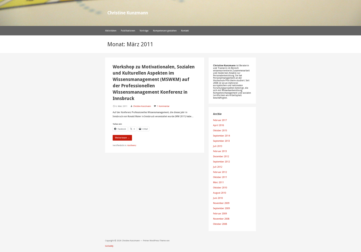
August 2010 (219, 193)
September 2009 (221, 208)
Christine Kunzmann (127, 13)
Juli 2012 (217, 167)
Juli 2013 (217, 146)
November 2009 (221, 203)
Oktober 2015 (220, 130)
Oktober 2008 (220, 224)
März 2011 (218, 182)
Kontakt (185, 30)
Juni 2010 (218, 198)
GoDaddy (109, 246)
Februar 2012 (220, 172)
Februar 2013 (220, 151)
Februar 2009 (220, 213)
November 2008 (221, 218)
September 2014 (221, 135)
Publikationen (128, 30)
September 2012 (221, 161)
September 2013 (221, 141)
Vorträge (144, 30)
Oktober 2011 (220, 177)
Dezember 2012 (221, 156)
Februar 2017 (220, 120)
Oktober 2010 (220, 187)
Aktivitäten (110, 30)
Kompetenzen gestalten (165, 30)
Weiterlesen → (122, 137)
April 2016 (218, 125)
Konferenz (131, 145)
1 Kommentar (163, 106)
